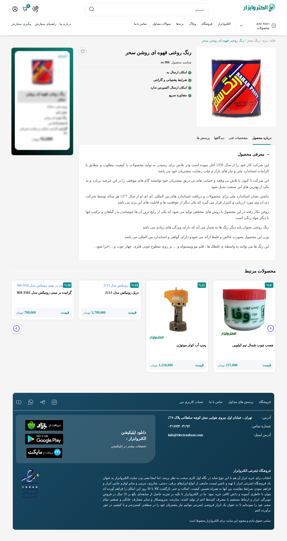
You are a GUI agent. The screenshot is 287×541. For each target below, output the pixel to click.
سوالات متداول (161, 23)
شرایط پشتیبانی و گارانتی (170, 80)
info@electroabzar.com (185, 435)
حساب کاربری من (191, 402)
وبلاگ (192, 23)
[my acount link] (15, 9)
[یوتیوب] (18, 402)
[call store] (35, 9)
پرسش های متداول (240, 402)
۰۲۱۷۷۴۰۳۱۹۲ (179, 426)
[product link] (244, 311)
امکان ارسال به (177, 72)
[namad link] (30, 483)
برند (264, 40)
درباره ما (65, 24)
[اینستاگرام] (54, 402)
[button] (271, 328)
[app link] (44, 425)
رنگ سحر (253, 40)
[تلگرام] (42, 402)
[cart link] (25, 9)
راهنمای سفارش (45, 24)
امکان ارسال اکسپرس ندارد (168, 87)
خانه (273, 40)
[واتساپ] (30, 402)
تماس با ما (140, 23)
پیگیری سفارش (21, 24)
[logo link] (245, 7)
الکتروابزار (224, 23)
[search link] (91, 9)
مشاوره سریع (178, 95)
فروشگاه (207, 23)
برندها (180, 23)
